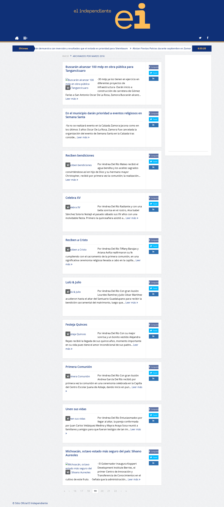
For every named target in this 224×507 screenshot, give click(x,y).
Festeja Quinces (76, 325)
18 (88, 490)
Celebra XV (73, 198)
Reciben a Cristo (77, 240)
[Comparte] (153, 79)
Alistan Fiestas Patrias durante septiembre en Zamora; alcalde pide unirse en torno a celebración (170, 48)
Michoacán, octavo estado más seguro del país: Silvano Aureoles (103, 453)
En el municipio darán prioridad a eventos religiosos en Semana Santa (104, 115)
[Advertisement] (188, 104)
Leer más (71, 98)
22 (115, 490)
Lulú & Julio (73, 282)
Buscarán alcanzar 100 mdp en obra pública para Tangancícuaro (99, 69)
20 (102, 490)
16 (75, 490)
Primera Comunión (79, 367)
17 (81, 490)
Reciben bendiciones (80, 155)
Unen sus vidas (76, 409)
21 (108, 490)
